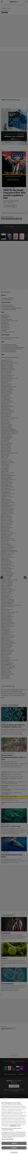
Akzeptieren (14, 1143)
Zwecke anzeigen (14, 1152)
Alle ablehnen (14, 1147)
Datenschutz (13, 1125)
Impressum (18, 1125)
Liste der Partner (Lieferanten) (7, 1139)
